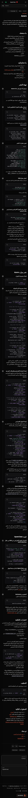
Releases (9, 788)
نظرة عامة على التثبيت (18, 734)
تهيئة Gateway (13, 716)
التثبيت (19, 589)
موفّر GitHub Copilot (12, 612)
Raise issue (14, 750)
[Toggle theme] (2, 2)
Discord (17, 790)
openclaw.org (17, 788)
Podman (24, 757)
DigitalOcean (21, 738)
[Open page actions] (8, 11)
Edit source (22, 750)
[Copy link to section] (19, 33)
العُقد (10, 714)
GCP (23, 736)
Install (25, 11)
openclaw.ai (24, 788)
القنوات (12, 712)
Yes (16, 746)
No (13, 746)
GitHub (23, 790)
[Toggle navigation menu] (25, 2)
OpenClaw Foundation (14, 786)
